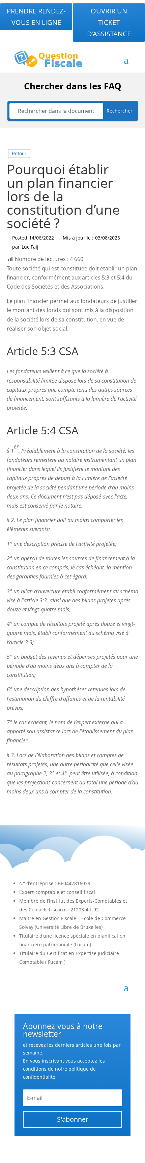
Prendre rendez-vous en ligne (36, 16)
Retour (19, 153)
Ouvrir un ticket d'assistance (109, 22)
